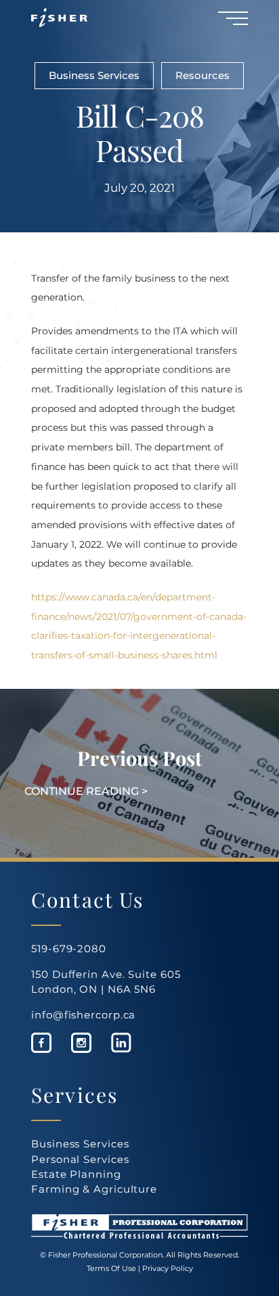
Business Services (94, 75)
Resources (202, 75)
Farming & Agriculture (94, 1189)
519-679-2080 (68, 948)
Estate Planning (76, 1174)
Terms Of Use (111, 1268)
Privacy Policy (167, 1268)
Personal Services (80, 1159)
